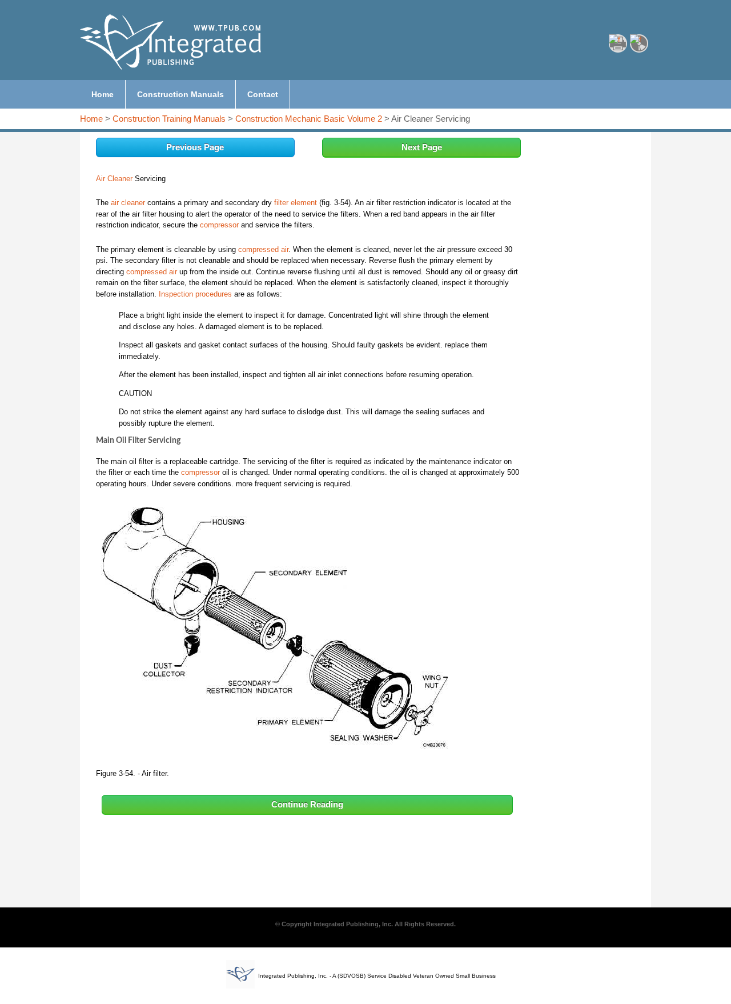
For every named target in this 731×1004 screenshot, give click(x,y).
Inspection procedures (195, 294)
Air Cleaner (114, 178)
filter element (295, 202)
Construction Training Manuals (169, 118)
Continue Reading (307, 804)
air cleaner (128, 202)
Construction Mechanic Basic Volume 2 (308, 118)
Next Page (421, 147)
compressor (219, 225)
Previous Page (195, 147)
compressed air (263, 249)
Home (91, 118)
